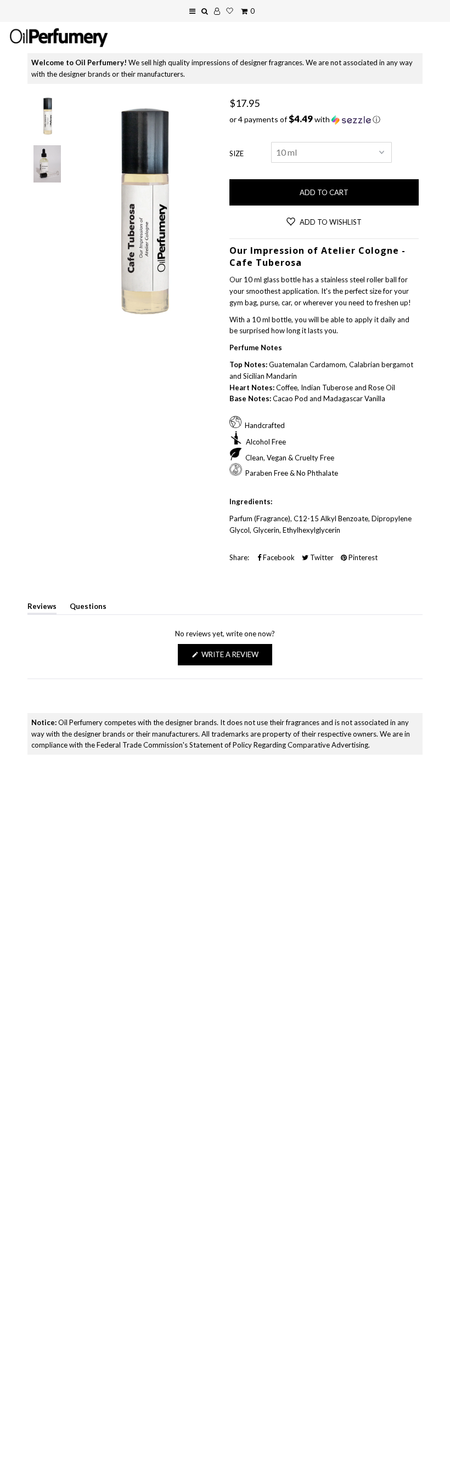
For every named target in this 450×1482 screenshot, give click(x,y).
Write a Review (236, 657)
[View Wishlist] (229, 11)
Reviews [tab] (42, 608)
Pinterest (362, 557)
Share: (239, 557)
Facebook (278, 557)
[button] (324, 119)
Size (236, 153)
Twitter (321, 557)
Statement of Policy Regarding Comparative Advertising (278, 744)
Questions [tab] (88, 608)
